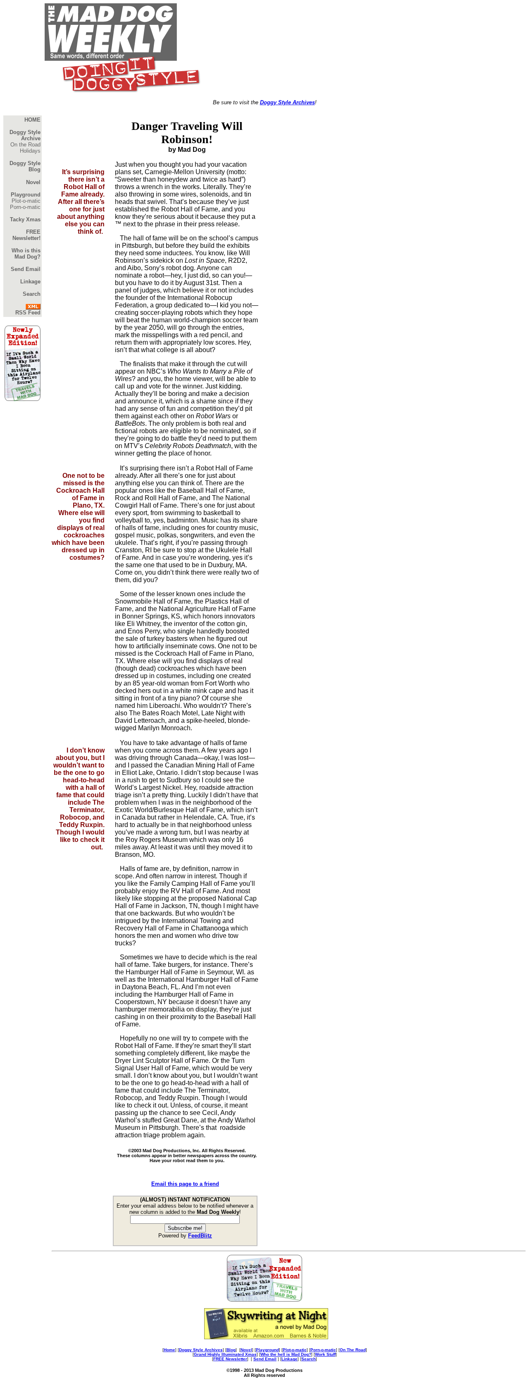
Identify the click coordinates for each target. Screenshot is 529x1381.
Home (169, 1349)
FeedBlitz (200, 1235)
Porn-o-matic (25, 207)
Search (308, 1359)
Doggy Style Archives (287, 102)
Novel (246, 1349)
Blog (231, 1349)
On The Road (353, 1349)
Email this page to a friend (185, 1184)
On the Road (25, 144)
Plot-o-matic (26, 201)
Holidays (30, 151)
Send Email (264, 1359)
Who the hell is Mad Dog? (285, 1354)
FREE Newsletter (230, 1359)
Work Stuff (325, 1354)
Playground (267, 1349)
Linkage (289, 1359)
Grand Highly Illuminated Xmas (225, 1354)
